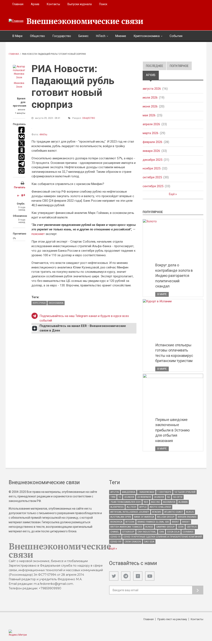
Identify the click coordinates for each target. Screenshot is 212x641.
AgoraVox (169, 502)
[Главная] (16, 21)
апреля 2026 (151, 124)
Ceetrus (192, 526)
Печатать (19, 187)
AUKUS (190, 512)
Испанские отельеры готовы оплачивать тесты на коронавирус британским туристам (174, 353)
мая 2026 (149, 115)
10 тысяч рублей (184, 492)
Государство (61, 36)
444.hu (43, 134)
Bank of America (144, 517)
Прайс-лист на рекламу (172, 619)
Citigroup (128, 531)
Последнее (154, 66)
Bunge (149, 526)
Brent (175, 522)
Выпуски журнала (79, 4)
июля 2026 (150, 97)
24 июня (159, 497)
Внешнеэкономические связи (84, 21)
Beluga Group (166, 517)
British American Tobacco (126, 526)
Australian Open (120, 517)
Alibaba (183, 502)
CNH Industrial (146, 531)
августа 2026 (152, 89)
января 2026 (151, 151)
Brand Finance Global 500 (153, 522)
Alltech (131, 507)
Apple (143, 507)
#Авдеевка (128, 492)
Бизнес (83, 36)
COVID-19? (116, 541)
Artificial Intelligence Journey (129, 512)
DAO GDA (149, 541)
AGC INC (155, 502)
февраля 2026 (152, 142)
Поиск (103, 4)
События (176, 36)
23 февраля (144, 497)
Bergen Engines (187, 517)
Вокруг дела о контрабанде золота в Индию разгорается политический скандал (174, 275)
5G (168, 497)
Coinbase (188, 531)
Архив (35, 4)
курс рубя (39, 303)
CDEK (181, 526)
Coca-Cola (173, 531)
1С (119, 497)
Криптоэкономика (147, 36)
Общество (37, 36)
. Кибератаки (146, 492)
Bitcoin (129, 522)
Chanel (114, 531)
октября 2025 (152, 177)
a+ (23, 195)
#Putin (114, 492)
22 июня (129, 497)
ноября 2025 (151, 168)
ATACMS (156, 512)
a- (18, 195)
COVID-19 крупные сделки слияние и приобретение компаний (162, 536)
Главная (17, 4)
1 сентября (164, 492)
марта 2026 (150, 133)
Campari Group (165, 526)
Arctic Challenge (160, 507)
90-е (146, 502)
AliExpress (117, 507)
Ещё (172, 194)
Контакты (53, 4)
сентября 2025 (153, 186)
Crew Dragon (133, 541)
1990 (112, 497)
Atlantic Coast (173, 512)
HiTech (100, 36)
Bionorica (116, 522)
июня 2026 (150, 106)
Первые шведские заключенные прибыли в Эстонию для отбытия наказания (172, 430)
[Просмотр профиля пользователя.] (19, 72)
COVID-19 (115, 536)
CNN (161, 531)
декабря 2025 (152, 160)
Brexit (186, 522)
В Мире (17, 36)
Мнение (120, 36)
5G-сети (177, 497)
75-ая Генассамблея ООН (125, 502)
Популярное (179, 66)
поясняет (38, 234)
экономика (56, 303)
